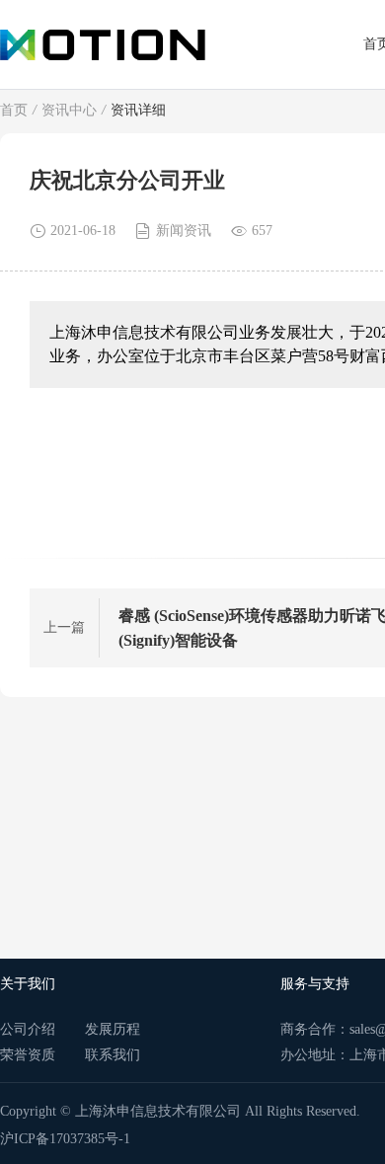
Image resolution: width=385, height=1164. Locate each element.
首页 (14, 110)
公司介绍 (27, 1029)
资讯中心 (69, 110)
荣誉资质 (27, 1055)
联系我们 (112, 1055)
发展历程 (112, 1029)
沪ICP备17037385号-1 (65, 1138)
